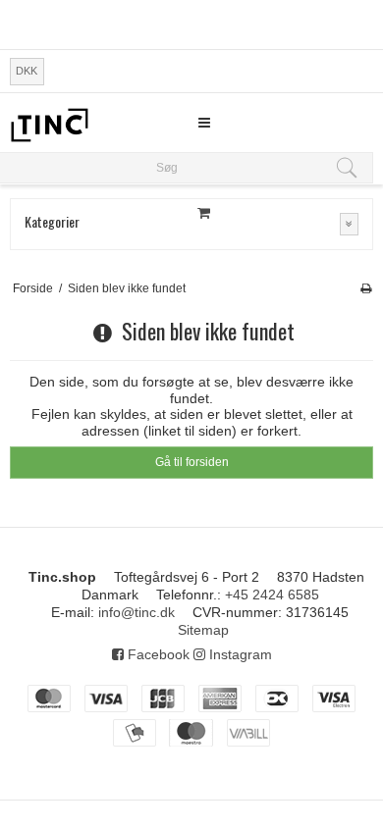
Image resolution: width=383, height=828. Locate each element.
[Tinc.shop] (49, 125)
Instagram (238, 654)
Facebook (157, 654)
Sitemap (203, 630)
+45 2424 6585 (272, 594)
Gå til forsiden (192, 462)
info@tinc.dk (136, 612)
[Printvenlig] (365, 288)
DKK (26, 71)
